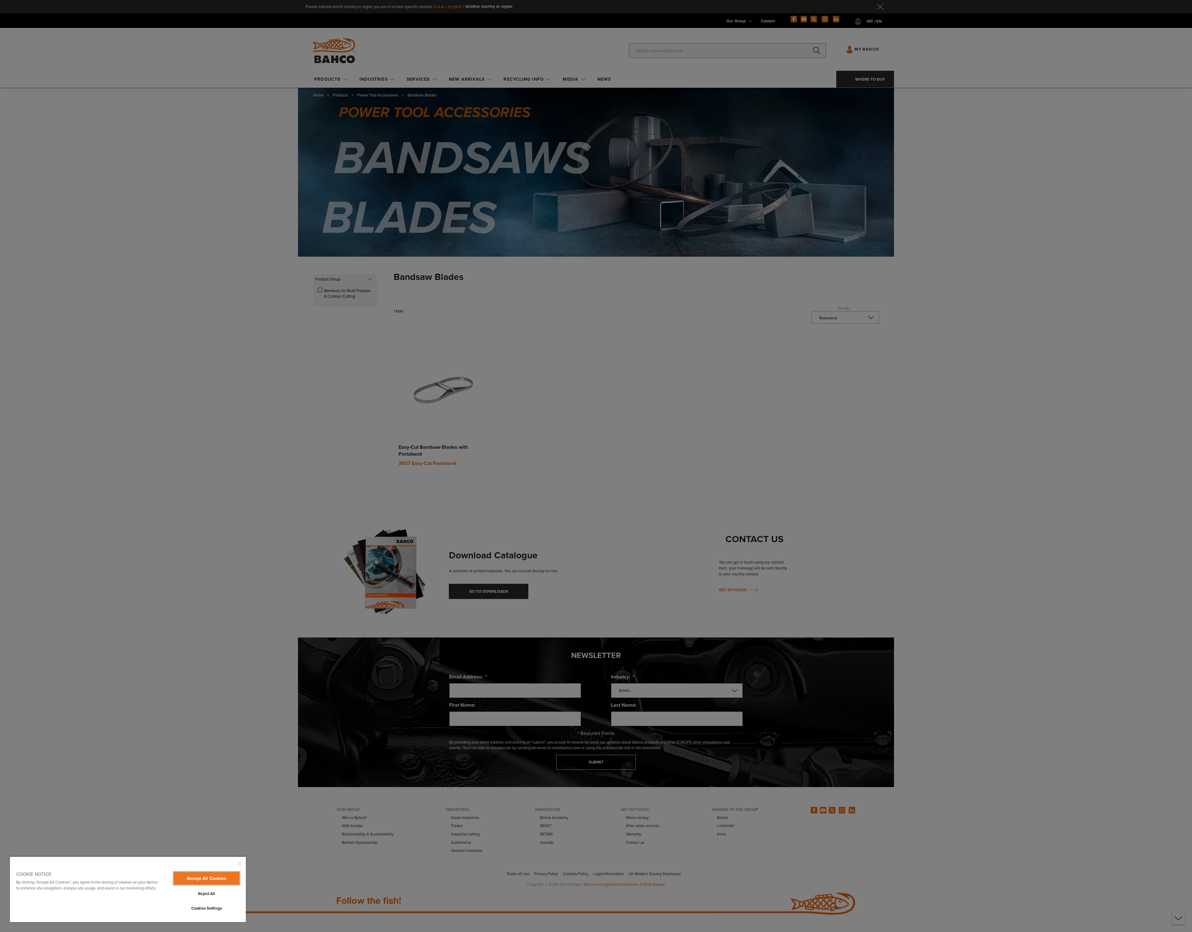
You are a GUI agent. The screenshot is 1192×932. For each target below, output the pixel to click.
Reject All (206, 894)
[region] (128, 889)
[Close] (240, 864)
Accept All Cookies (206, 878)
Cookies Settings (206, 908)
